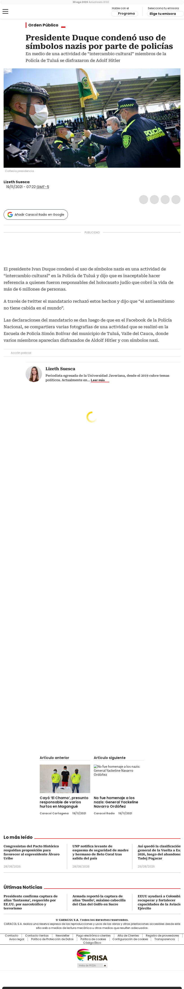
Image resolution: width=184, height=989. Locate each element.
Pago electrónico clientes (93, 935)
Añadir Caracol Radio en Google (39, 214)
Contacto (11, 935)
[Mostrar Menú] (5, 11)
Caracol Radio (21, 12)
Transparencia (164, 939)
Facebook (143, 199)
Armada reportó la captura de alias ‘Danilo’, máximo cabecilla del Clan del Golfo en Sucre (99, 900)
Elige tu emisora (163, 13)
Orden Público (43, 25)
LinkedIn (165, 199)
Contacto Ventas (37, 935)
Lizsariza (33, 182)
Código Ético (92, 943)
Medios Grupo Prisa (92, 965)
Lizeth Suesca (17, 182)
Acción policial (21, 353)
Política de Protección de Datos (52, 939)
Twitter (154, 199)
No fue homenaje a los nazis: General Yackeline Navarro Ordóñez (116, 802)
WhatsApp (175, 199)
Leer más (98, 380)
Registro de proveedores (162, 935)
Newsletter (62, 935)
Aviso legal (16, 939)
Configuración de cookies (130, 939)
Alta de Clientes (128, 935)
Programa (126, 13)
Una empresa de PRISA (92, 954)
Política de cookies (93, 939)
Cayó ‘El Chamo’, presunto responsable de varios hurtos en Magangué (64, 802)
